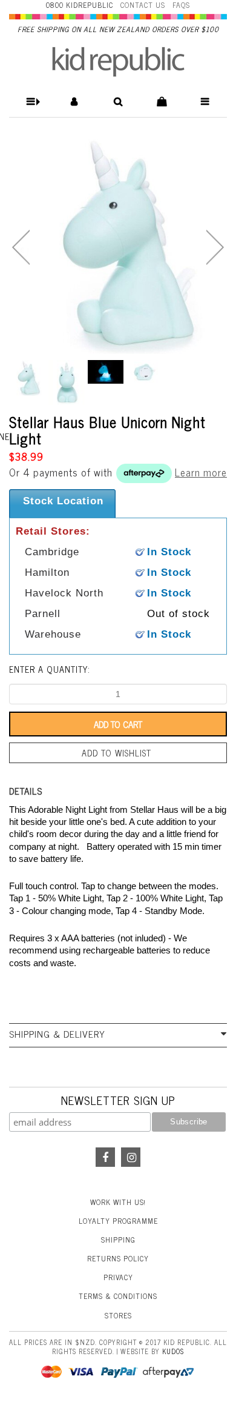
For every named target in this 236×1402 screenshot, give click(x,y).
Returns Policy (118, 1258)
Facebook (105, 1157)
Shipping (118, 1239)
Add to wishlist (116, 753)
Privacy (118, 1277)
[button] (31, 101)
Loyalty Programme (118, 1221)
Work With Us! (118, 1202)
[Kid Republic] (118, 62)
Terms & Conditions (118, 1296)
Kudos (173, 1351)
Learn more (201, 472)
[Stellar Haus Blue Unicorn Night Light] (118, 244)
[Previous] (21, 247)
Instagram (130, 1157)
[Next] (215, 247)
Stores (118, 1315)
